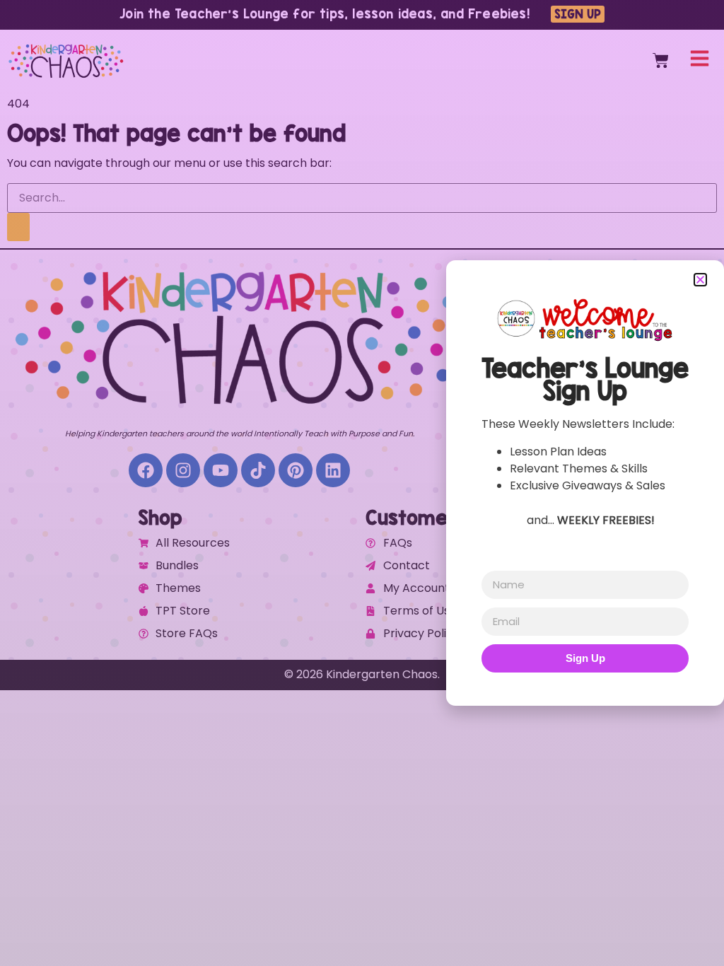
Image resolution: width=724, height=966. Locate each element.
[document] (362, 483)
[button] (700, 279)
